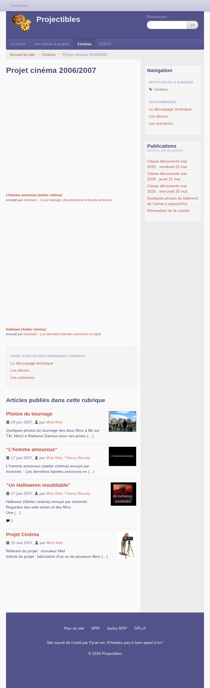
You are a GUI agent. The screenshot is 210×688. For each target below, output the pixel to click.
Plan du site (74, 628)
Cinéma (84, 44)
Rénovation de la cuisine (168, 210)
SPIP (95, 628)
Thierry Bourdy (77, 458)
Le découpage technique (31, 363)
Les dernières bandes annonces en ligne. (71, 334)
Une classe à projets (51, 44)
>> (192, 25)
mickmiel (30, 200)
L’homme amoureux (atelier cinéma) (34, 195)
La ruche (18, 44)
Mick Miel (54, 422)
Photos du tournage (29, 414)
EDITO (105, 44)
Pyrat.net (97, 642)
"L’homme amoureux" (31, 449)
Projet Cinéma (22, 534)
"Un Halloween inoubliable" (38, 485)
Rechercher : (158, 17)
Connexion (19, 5)
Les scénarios (22, 377)
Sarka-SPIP (117, 628)
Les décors (20, 370)
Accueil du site (22, 54)
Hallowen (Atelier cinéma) (26, 329)
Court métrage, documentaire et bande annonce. (76, 200)
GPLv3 (140, 628)
